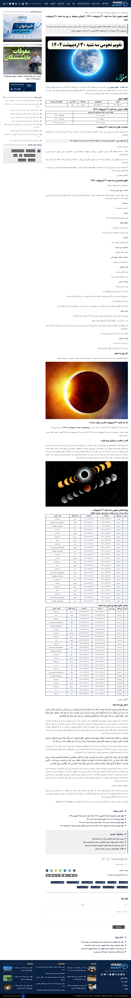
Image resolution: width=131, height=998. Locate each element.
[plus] (108, 859)
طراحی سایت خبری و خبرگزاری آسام (12, 996)
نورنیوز (15, 155)
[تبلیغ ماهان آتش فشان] (22, 91)
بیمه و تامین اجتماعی (83, 3)
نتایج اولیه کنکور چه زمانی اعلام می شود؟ (55, 973)
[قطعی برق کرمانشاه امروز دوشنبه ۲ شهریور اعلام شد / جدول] (7, 969)
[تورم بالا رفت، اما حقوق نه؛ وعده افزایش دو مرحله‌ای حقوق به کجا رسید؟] (91, 987)
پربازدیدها (30, 964)
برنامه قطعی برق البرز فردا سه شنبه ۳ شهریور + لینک (25, 121)
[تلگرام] (10, 4)
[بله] (51, 870)
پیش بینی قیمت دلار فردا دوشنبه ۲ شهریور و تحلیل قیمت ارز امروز (104, 845)
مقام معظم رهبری (31, 151)
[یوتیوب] (4, 4)
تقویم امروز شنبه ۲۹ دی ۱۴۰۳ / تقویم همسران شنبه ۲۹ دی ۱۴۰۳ (105, 819)
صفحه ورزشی (31, 160)
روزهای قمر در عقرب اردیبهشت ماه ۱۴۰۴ (76, 427)
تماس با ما (124, 982)
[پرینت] (47, 870)
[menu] (26, 4)
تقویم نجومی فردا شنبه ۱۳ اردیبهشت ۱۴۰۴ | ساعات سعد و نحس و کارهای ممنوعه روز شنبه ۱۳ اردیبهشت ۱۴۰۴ (92, 826)
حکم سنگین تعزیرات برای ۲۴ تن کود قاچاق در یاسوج (25, 117)
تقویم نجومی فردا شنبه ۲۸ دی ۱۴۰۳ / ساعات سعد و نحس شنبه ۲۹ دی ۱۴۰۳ (101, 822)
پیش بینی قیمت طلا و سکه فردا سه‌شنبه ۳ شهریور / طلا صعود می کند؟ (21, 135)
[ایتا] (56, 870)
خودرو (46, 3)
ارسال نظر (118, 927)
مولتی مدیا (38, 44)
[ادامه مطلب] (4, 97)
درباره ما (125, 985)
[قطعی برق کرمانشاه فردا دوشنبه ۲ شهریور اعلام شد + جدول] (7, 978)
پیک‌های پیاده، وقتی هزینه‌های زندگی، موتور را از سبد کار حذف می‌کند (21, 105)
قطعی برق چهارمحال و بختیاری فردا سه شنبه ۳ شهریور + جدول (22, 100)
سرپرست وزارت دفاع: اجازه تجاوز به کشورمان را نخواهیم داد (51, 990)
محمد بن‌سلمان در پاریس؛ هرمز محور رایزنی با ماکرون (25, 110)
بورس (68, 3)
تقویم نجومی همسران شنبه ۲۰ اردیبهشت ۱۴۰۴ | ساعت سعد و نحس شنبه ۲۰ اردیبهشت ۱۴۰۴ (92, 141)
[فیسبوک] (71, 875)
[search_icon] (19, 4)
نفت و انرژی (61, 3)
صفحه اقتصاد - (123, 87)
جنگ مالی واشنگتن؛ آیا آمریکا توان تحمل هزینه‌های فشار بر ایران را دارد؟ (102, 942)
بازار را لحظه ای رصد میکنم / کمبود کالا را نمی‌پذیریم (109, 952)
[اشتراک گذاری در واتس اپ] (60, 870)
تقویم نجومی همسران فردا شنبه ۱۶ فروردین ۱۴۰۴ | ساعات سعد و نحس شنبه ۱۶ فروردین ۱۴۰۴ (97, 816)
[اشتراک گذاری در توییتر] (74, 870)
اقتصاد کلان (105, 3)
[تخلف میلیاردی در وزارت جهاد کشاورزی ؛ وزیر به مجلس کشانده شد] (91, 978)
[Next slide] (5, 28)
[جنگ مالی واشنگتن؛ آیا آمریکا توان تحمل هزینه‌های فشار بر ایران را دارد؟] (91, 969)
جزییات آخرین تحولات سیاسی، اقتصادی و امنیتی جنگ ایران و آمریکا (103, 842)
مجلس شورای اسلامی (30, 155)
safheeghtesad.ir (116, 971)
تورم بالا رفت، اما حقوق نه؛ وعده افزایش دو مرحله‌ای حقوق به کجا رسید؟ (102, 949)
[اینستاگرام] (13, 4)
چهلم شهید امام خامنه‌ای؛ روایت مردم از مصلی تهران (26, 76)
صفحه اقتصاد (104, 996)
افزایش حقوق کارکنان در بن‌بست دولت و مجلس (109, 849)
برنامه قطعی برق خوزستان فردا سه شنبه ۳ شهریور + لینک (24, 140)
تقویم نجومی (113, 87)
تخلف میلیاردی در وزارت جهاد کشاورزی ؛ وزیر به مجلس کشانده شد (104, 945)
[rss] (16, 4)
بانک (73, 3)
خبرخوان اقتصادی (36, 12)
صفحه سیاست (22, 160)
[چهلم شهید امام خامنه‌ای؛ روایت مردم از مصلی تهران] (22, 61)
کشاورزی (52, 3)
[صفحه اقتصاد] (120, 4)
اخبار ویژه (93, 964)
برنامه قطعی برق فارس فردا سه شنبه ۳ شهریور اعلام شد (24, 131)
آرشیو (126, 989)
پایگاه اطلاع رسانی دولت (18, 151)
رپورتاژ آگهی (124, 978)
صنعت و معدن (96, 3)
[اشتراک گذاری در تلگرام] (69, 870)
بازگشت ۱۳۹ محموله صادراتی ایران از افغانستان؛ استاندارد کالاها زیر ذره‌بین (21, 126)
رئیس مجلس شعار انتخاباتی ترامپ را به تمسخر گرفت (108, 839)
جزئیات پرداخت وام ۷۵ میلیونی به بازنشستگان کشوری (24, 114)
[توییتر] (7, 3)
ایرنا (21, 155)
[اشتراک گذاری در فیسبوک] (64, 870)
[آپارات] (51, 875)
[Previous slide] (39, 28)
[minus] (103, 859)
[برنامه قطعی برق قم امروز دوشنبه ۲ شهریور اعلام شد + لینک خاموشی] (7, 987)
